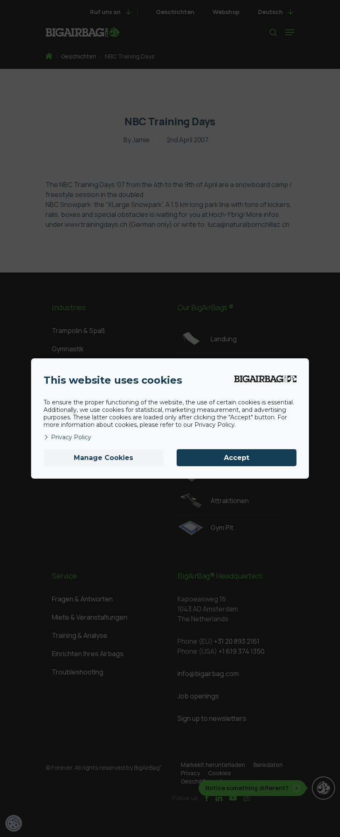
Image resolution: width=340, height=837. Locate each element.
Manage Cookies (103, 458)
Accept (236, 458)
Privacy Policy (71, 437)
